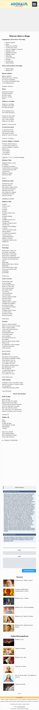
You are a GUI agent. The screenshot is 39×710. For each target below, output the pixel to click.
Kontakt (27, 704)
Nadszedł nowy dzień (11, 52)
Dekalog (22, 701)
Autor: (19, 550)
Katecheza (7, 701)
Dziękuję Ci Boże (10, 51)
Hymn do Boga (10, 68)
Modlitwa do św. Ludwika (21, 598)
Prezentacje (2, 701)
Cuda (32, 701)
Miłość (15, 699)
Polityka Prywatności (14, 704)
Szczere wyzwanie (10, 57)
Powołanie (19, 699)
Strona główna (19, 697)
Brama (7, 44)
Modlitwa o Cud (19, 639)
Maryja (10, 701)
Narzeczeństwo (35, 699)
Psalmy (25, 701)
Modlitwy (3, 699)
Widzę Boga (9, 56)
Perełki (29, 701)
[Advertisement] (19, 20)
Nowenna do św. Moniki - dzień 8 (23, 580)
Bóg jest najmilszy (10, 42)
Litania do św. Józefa (20, 666)
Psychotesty (36, 701)
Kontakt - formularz (22, 704)
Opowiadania (11, 699)
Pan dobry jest (9, 61)
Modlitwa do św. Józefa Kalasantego (24, 607)
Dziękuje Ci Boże (10, 54)
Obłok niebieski (10, 63)
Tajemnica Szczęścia (20, 648)
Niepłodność (29, 699)
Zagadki (6, 699)
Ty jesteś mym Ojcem (11, 47)
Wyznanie (8, 59)
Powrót (19, 693)
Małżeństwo (24, 699)
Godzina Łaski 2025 (20, 684)
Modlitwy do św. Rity (20, 657)
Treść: (19, 556)
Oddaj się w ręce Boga (11, 46)
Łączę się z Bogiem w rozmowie (14, 49)
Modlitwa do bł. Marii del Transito (24, 616)
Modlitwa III (9, 70)
